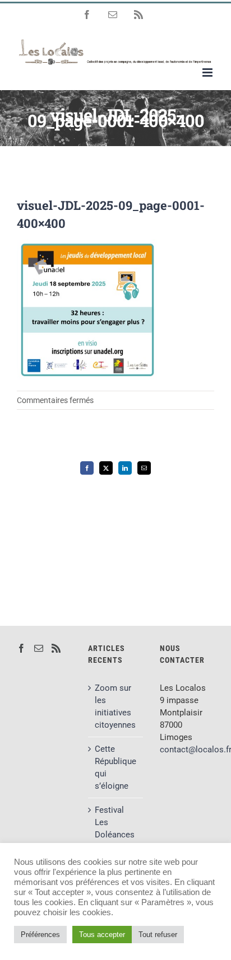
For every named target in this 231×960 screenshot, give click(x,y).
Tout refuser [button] (157, 934)
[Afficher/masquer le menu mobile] (208, 72)
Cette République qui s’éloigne (115, 767)
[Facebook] (21, 648)
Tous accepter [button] (102, 934)
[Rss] (56, 648)
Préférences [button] (40, 934)
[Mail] (38, 648)
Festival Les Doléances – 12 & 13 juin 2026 (115, 834)
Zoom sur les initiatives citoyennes (115, 706)
